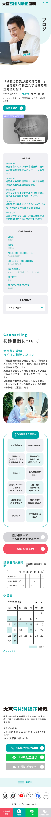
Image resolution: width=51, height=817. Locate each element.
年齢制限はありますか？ (16, 501)
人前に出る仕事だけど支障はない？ (35, 487)
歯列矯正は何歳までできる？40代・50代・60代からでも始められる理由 (25, 204)
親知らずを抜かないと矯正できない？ (35, 459)
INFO (11, 246)
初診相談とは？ (45, 814)
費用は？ (16, 515)
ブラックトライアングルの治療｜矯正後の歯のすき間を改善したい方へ (25, 193)
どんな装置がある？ (35, 473)
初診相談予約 (25, 549)
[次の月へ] (41, 602)
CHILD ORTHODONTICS (20, 262)
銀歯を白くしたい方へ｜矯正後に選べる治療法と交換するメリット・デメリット (25, 168)
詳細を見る (11, 108)
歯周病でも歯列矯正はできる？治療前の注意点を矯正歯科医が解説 (25, 181)
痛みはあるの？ (35, 445)
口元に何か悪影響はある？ (35, 501)
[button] (46, 3)
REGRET (12, 278)
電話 (19, 814)
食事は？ (16, 473)
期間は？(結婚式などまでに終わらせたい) (16, 459)
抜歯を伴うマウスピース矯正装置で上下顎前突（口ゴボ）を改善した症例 (25, 216)
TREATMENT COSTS (18, 286)
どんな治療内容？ (16, 445)
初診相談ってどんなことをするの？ (25, 537)
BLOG (11, 238)
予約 (6, 812)
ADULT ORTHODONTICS (20, 254)
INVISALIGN (24, 270)
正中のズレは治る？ (35, 515)
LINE (32, 814)
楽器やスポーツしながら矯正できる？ (16, 487)
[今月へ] (36, 602)
